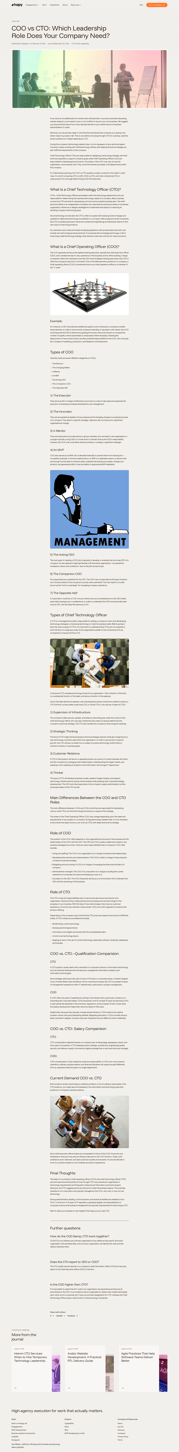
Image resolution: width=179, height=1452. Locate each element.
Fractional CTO (114, 630)
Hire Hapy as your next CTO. (98, 1211)
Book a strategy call (157, 5)
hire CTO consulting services (62, 222)
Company (121, 1433)
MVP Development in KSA (75, 1433)
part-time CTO (81, 705)
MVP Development (19, 1430)
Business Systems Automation (23, 1433)
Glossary (121, 1430)
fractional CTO (112, 176)
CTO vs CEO (78, 176)
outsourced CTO (57, 179)
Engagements (31, 5)
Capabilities (54, 5)
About (65, 5)
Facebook (71, 1316)
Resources (75, 5)
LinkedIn (59, 1316)
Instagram (16, 1440)
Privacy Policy (123, 1436)
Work (44, 5)
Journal (120, 1427)
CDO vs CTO (89, 176)
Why (141, 5)
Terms (120, 1440)
